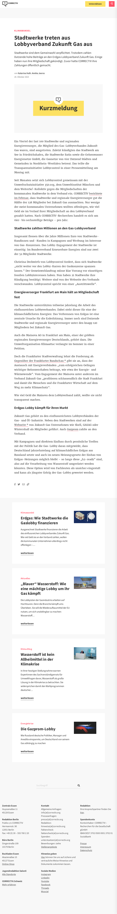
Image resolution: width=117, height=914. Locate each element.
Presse (83, 843)
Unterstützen (95, 3)
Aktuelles (25, 578)
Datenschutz (86, 850)
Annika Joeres (38, 73)
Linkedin (45, 877)
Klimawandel (22, 30)
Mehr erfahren (9, 884)
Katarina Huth (24, 73)
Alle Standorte (9, 874)
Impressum (85, 847)
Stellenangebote (49, 847)
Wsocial (45, 891)
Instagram (46, 874)
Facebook (45, 884)
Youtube (45, 881)
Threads (45, 888)
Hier (43, 857)
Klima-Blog (26, 649)
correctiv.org (10, 4)
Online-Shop (8, 864)
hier (82, 812)
